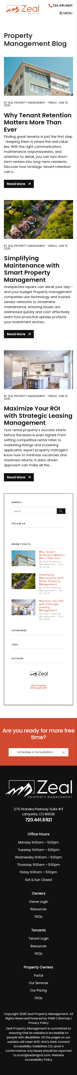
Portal (38, 975)
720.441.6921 (62, 5)
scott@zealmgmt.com (33, 1055)
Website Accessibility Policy (44, 1057)
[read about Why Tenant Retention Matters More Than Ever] (38, 76)
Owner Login (38, 901)
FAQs (38, 916)
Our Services (38, 983)
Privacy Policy (38, 1023)
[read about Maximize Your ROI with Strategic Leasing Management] (38, 369)
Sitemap (64, 1018)
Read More (16, 183)
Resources (38, 909)
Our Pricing (38, 990)
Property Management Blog (35, 39)
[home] (22, 9)
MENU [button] (67, 13)
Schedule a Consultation (35, 752)
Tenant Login (38, 938)
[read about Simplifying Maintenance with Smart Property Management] (38, 219)
